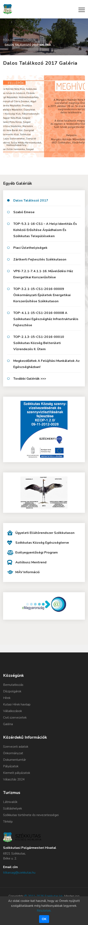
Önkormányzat (13, 753)
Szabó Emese (24, 212)
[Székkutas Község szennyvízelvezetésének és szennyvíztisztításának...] (44, 429)
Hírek (6, 698)
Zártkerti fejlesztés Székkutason (39, 259)
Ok (44, 919)
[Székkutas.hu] (7, 9)
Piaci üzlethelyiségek (30, 248)
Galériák (29, 40)
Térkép (8, 822)
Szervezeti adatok (15, 747)
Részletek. (44, 911)
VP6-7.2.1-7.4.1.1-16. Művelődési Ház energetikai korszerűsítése (43, 274)
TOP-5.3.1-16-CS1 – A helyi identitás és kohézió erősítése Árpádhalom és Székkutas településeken (45, 230)
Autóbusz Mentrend (30, 562)
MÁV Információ (27, 572)
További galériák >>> (29, 378)
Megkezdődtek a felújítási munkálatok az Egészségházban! (46, 364)
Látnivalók (10, 802)
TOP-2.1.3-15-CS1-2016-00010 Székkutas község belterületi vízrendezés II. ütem (38, 343)
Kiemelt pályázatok (16, 773)
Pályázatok (10, 766)
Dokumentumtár (14, 760)
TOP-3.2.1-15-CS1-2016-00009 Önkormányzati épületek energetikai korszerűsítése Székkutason (42, 295)
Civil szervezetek (15, 718)
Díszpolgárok (12, 691)
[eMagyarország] (44, 604)
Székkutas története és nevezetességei (31, 815)
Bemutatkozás (13, 685)
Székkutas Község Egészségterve (42, 542)
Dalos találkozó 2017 (30, 200)
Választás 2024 (14, 779)
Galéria (8, 724)
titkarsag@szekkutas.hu (19, 873)
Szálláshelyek (12, 808)
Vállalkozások (12, 711)
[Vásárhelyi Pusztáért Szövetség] (44, 493)
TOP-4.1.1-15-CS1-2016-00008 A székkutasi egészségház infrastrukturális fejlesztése (45, 319)
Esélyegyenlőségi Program (36, 552)
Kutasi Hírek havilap (16, 704)
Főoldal (9, 40)
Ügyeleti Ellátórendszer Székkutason (44, 533)
